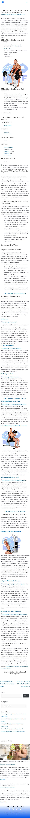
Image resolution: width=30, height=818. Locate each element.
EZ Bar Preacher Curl (7, 345)
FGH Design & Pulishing (21, 814)
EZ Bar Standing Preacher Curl (10, 401)
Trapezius (6, 151)
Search (3, 692)
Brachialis (17, 47)
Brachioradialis (8, 48)
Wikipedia (8, 666)
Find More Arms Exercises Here (15, 511)
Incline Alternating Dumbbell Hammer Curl (14, 425)
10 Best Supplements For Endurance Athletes (13, 731)
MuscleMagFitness (6, 814)
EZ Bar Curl (4, 319)
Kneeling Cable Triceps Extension (11, 531)
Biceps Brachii (17, 45)
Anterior (11, 147)
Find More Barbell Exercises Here (15, 293)
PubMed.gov (17, 666)
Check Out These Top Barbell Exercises (15, 398)
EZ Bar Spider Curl (7, 374)
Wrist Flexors (7, 155)
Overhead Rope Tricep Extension (11, 611)
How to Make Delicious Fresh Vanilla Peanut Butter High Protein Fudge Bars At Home (14, 784)
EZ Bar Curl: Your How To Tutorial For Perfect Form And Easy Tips (23, 682)
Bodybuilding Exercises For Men (16, 14)
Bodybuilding (4, 14)
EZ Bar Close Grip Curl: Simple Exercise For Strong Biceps (7, 682)
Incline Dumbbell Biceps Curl (10, 477)
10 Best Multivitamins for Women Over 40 (12, 728)
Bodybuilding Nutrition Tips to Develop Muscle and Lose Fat (14, 762)
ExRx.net (12, 666)
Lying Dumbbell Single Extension (11, 581)
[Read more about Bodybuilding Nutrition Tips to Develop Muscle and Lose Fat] (15, 751)
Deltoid (6, 147)
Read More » (3, 779)
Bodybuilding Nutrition (10, 764)
